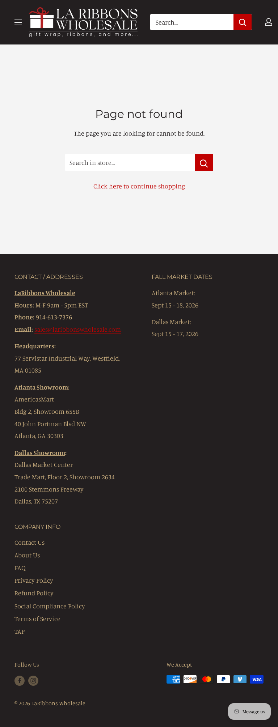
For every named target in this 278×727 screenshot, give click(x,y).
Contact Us (29, 542)
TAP (19, 631)
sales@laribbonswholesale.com (77, 329)
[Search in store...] (204, 162)
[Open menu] (18, 22)
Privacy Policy (33, 580)
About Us (27, 555)
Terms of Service (37, 618)
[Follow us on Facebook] (19, 680)
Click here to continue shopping (139, 186)
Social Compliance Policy (49, 606)
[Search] (242, 22)
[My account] (268, 22)
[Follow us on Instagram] (33, 680)
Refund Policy (34, 593)
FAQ (20, 567)
